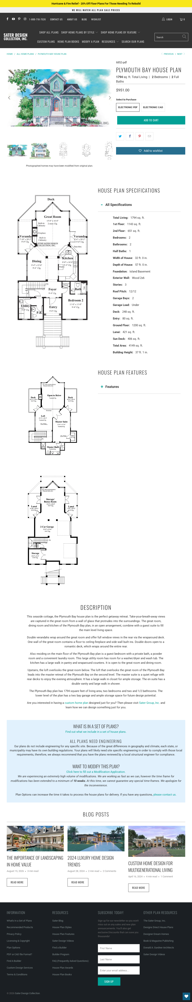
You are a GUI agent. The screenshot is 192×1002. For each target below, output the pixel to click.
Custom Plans (46, 41)
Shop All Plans (49, 32)
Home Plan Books (68, 41)
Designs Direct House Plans (158, 927)
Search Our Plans (133, 41)
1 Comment (167, 876)
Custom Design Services (20, 967)
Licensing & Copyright (18, 940)
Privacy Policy (14, 934)
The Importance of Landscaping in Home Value (35, 861)
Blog (84, 19)
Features (112, 387)
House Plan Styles (62, 927)
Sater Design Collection (27, 993)
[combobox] (171, 37)
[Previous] (10, 97)
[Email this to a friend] (149, 136)
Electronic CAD (153, 107)
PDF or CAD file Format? (19, 954)
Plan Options (13, 947)
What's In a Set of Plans (19, 920)
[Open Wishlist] (186, 996)
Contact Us (56, 19)
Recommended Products (20, 927)
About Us (72, 19)
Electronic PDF (127, 107)
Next (180, 54)
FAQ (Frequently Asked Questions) (70, 961)
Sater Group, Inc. (149, 703)
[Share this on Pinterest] (140, 136)
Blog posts (96, 814)
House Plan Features (63, 934)
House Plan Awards (62, 967)
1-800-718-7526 (37, 19)
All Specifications (118, 205)
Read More (17, 882)
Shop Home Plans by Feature (119, 32)
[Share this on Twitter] (120, 136)
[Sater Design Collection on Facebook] (7, 19)
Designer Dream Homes (156, 934)
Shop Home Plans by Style (78, 32)
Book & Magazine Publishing (158, 940)
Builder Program (60, 954)
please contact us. (164, 794)
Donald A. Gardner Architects (158, 947)
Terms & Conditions (17, 974)
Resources (109, 41)
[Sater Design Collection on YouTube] (13, 19)
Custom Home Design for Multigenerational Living (150, 866)
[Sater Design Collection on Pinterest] (19, 19)
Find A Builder (14, 961)
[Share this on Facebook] (130, 136)
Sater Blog (57, 920)
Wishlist (96, 19)
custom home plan (76, 703)
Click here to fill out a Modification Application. (95, 768)
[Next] (109, 97)
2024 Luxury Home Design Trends (91, 861)
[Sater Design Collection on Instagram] (24, 19)
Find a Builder (59, 947)
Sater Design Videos (63, 940)
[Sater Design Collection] (15, 37)
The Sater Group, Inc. (154, 920)
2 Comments (109, 871)
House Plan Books (62, 974)
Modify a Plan (90, 41)
